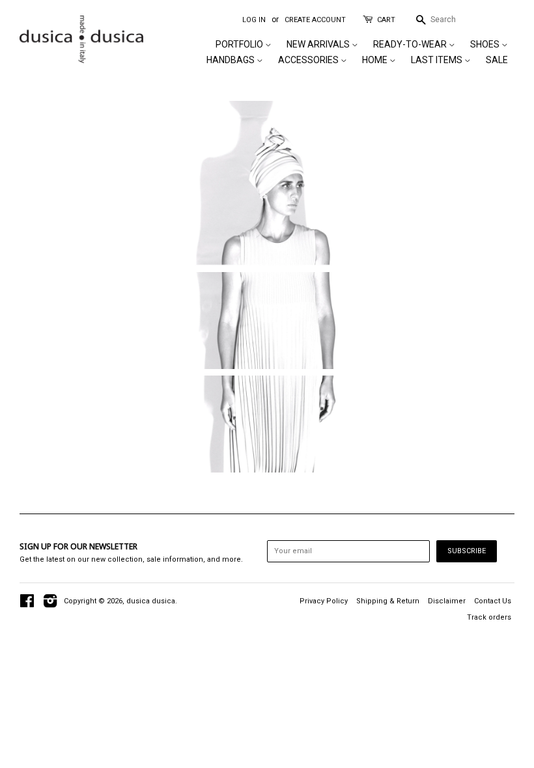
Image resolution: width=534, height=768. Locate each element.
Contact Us (492, 601)
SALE (497, 60)
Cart (386, 20)
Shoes (485, 44)
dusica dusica (150, 601)
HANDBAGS (231, 60)
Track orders (489, 617)
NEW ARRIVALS (319, 44)
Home (375, 60)
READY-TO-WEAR (411, 44)
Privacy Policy (324, 601)
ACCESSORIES (309, 60)
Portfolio (240, 44)
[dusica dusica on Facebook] (27, 604)
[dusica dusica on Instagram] (50, 604)
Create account (315, 20)
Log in (254, 20)
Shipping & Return (387, 601)
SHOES (267, 428)
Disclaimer (447, 601)
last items (437, 60)
